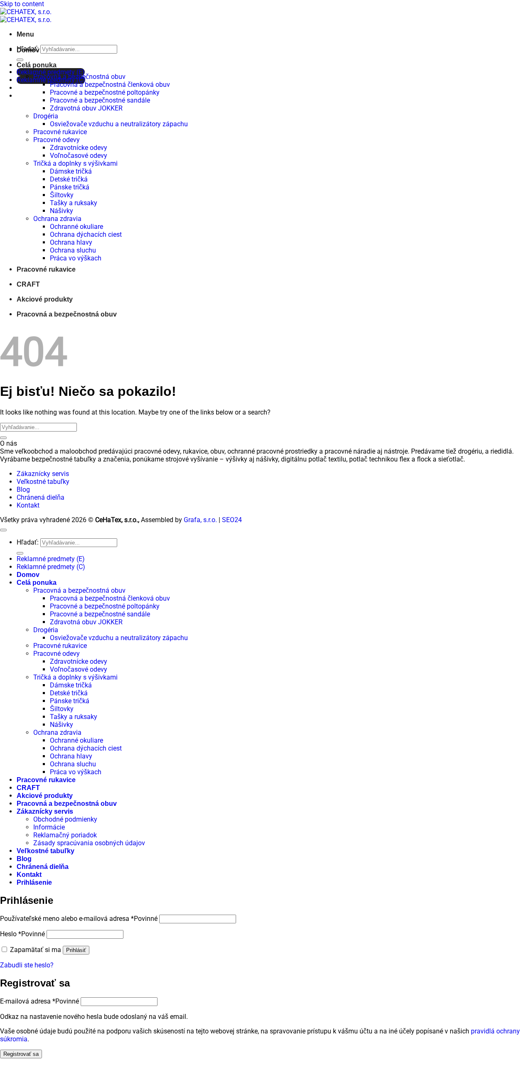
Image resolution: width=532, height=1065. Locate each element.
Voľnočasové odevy (78, 156)
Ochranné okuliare (76, 227)
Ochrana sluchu (73, 250)
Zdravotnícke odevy (78, 148)
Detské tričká (69, 179)
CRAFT (28, 284)
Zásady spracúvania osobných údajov (89, 843)
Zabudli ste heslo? (27, 965)
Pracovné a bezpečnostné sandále (100, 100)
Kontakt (28, 505)
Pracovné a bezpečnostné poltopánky (105, 92)
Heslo (22, 934)
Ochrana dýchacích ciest (86, 234)
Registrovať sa (21, 1054)
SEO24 (232, 520)
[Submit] (20, 60)
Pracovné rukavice (60, 132)
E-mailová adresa (39, 1001)
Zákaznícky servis (43, 474)
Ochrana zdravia (57, 219)
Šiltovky (62, 195)
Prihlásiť (76, 950)
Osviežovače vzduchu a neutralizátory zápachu (119, 124)
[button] (25, 34)
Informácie (49, 827)
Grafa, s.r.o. (200, 520)
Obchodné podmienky (65, 819)
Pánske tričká (69, 187)
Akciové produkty (45, 299)
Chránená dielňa (40, 497)
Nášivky (61, 211)
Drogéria (45, 116)
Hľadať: (28, 542)
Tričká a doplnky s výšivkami (75, 163)
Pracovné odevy (56, 140)
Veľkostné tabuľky (43, 482)
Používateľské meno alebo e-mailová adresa (79, 919)
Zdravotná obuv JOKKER (86, 108)
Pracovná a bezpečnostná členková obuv (110, 84)
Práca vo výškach (75, 258)
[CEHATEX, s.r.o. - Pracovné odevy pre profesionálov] (26, 16)
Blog (23, 489)
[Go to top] (3, 530)
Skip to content (22, 4)
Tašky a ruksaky (73, 203)
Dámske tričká (71, 171)
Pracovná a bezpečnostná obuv (79, 77)
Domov (28, 50)
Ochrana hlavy (71, 242)
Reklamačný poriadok (65, 835)
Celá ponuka (37, 65)
